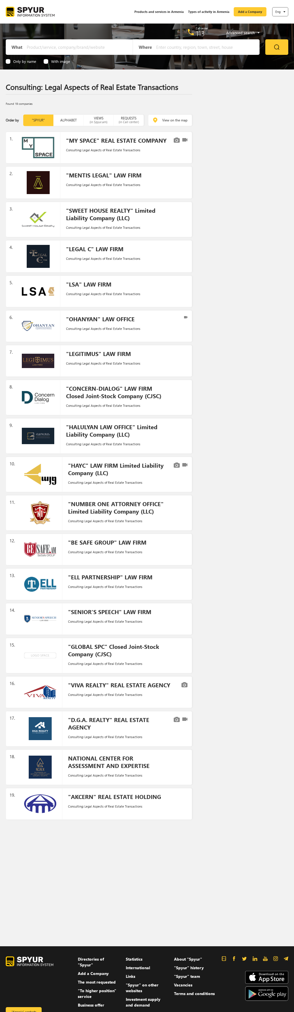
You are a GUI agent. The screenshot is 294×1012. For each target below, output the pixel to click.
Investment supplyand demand (143, 1002)
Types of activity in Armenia (208, 11)
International (138, 967)
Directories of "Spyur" (91, 962)
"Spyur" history (189, 967)
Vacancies (183, 985)
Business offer (91, 1005)
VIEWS (98, 120)
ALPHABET (68, 120)
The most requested (97, 982)
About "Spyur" (188, 959)
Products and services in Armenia (159, 11)
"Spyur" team (187, 976)
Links (130, 976)
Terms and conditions (194, 993)
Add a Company (250, 11)
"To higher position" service (97, 993)
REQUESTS (129, 120)
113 (200, 33)
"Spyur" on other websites (142, 987)
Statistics (134, 959)
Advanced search (240, 32)
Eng (278, 11)
